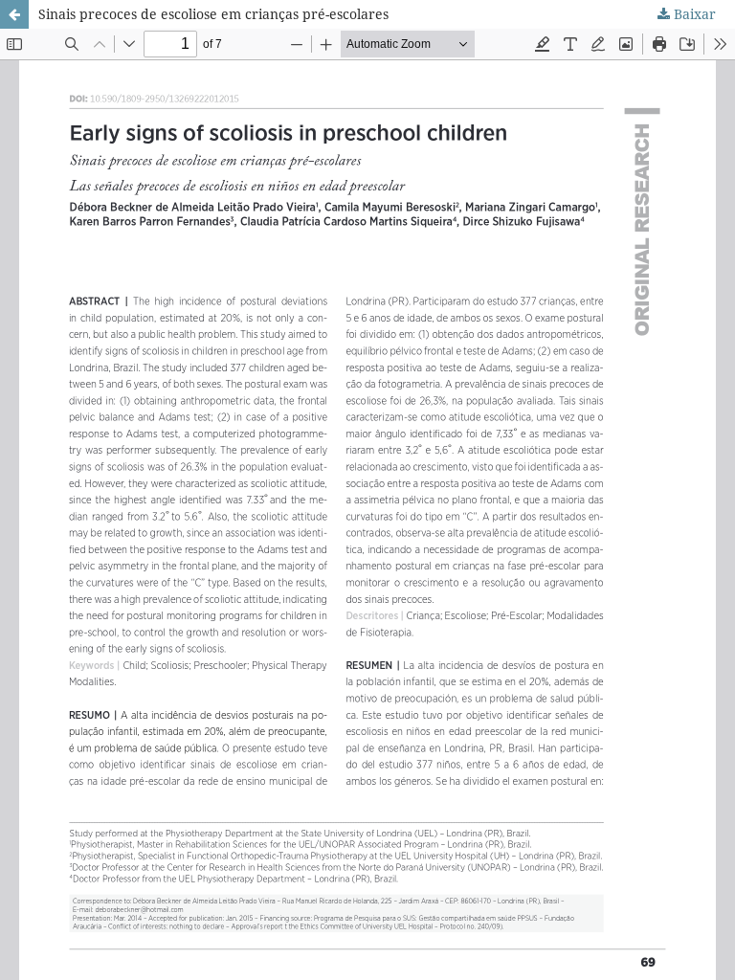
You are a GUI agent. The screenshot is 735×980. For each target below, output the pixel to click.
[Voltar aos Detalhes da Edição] (14, 14)
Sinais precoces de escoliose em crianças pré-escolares (213, 14)
